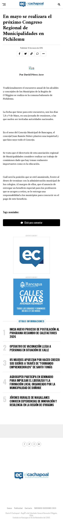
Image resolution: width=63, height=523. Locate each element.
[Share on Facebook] (19, 53)
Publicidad (18, 508)
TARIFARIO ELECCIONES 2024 (45, 508)
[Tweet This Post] (25, 53)
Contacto (28, 508)
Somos (9, 508)
